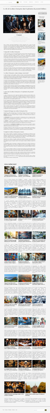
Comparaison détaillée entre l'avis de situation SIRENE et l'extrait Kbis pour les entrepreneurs (38, 327)
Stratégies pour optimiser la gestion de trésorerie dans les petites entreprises (38, 220)
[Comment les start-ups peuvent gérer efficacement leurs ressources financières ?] (41, 23)
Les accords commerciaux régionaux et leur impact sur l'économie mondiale (39, 348)
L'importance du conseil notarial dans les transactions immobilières (24, 348)
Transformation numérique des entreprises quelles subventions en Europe (24, 241)
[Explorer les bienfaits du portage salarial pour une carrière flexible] (11, 235)
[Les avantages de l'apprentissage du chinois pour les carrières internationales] (39, 256)
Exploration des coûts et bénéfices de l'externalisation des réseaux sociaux (24, 305)
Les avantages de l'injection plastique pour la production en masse (24, 327)
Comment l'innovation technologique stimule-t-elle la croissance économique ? (14, 395)
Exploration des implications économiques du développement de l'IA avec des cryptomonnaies (24, 370)
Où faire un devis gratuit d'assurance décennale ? (25, 219)
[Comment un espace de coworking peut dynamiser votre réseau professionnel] (11, 299)
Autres (16, 409)
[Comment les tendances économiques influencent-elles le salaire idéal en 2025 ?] (41, 75)
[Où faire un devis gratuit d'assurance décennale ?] (25, 213)
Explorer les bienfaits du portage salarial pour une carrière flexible (10, 241)
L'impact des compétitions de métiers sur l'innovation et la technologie (37, 305)
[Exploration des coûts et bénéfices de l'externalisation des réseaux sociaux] (25, 299)
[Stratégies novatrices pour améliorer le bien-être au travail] (39, 191)
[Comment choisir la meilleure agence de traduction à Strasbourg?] (35, 387)
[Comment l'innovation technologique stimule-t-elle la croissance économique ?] (14, 387)
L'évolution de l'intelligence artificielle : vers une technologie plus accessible (41, 42)
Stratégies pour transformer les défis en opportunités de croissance (24, 283)
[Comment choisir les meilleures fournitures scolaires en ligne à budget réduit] (11, 256)
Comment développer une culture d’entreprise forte (19, 40)
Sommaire (19, 35)
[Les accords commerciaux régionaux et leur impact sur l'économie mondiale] (39, 342)
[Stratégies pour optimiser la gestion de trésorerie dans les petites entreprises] (39, 213)
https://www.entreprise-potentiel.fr (12, 156)
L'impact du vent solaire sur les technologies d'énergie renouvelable (10, 283)
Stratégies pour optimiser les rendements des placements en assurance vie (23, 263)
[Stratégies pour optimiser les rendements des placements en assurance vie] (25, 256)
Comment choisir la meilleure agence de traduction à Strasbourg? (34, 395)
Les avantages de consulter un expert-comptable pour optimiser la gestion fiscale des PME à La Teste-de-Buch (11, 349)
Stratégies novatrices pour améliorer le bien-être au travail (38, 197)
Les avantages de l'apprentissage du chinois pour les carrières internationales (38, 263)
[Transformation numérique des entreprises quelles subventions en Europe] (25, 235)
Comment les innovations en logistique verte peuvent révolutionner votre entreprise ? (41, 55)
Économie (7, 6)
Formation (13, 409)
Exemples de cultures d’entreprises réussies (19, 41)
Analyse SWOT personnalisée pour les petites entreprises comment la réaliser (38, 241)
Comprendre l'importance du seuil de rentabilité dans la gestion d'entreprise (38, 370)
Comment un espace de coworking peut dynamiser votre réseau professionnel (10, 305)
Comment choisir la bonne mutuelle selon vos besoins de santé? (10, 326)
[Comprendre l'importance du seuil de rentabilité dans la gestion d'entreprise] (39, 363)
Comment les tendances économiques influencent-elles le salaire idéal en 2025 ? (41, 81)
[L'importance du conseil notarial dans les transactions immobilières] (25, 342)
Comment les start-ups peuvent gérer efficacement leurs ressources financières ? (41, 29)
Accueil (4, 6)
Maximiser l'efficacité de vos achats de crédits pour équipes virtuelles (10, 219)
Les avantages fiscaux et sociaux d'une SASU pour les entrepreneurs (10, 369)
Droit (3, 409)
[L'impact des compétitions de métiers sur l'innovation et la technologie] (39, 299)
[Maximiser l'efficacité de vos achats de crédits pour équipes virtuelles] (11, 213)
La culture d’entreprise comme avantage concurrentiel (19, 37)
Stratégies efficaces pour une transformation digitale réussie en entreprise (38, 284)
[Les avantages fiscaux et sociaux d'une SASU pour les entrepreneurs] (11, 363)
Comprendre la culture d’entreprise (19, 36)
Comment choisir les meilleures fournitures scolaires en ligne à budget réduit (10, 263)
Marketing (9, 409)
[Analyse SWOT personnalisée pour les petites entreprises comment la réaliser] (39, 235)
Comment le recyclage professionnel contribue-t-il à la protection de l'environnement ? (41, 68)
